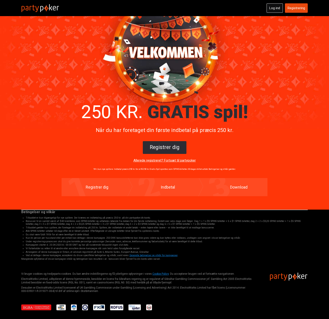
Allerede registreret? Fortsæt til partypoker (164, 160)
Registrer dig (164, 147)
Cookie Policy (160, 273)
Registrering (296, 8)
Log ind (274, 8)
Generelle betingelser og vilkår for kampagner (153, 255)
